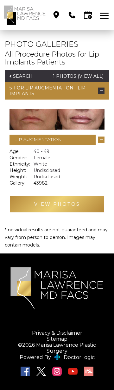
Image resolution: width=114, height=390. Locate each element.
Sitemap (57, 339)
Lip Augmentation (49, 88)
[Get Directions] (56, 15)
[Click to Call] (72, 15)
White (40, 164)
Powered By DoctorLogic (57, 357)
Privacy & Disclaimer (57, 333)
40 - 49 (41, 151)
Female (42, 158)
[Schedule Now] (88, 15)
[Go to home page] (24, 15)
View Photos (57, 204)
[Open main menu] (105, 15)
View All (90, 76)
